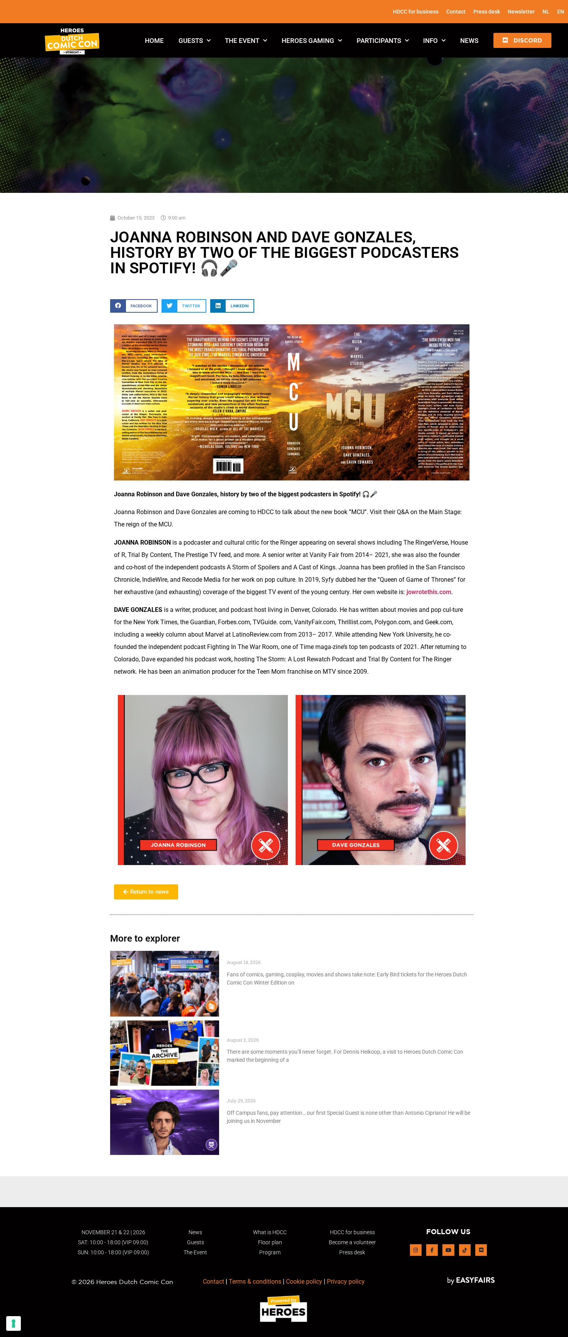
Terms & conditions (255, 1281)
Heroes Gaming (308, 40)
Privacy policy (346, 1281)
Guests (191, 40)
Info (430, 40)
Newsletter (521, 12)
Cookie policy (304, 1281)
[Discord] (481, 1250)
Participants (379, 40)
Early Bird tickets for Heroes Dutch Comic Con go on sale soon (323, 955)
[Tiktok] (465, 1250)
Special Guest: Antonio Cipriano (276, 1094)
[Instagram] (416, 1250)
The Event (242, 40)
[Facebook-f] (432, 1250)
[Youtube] (448, 1250)
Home (154, 40)
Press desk (486, 12)
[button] (522, 40)
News (469, 40)
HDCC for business (416, 12)
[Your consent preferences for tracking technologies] (13, 1323)
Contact (456, 12)
